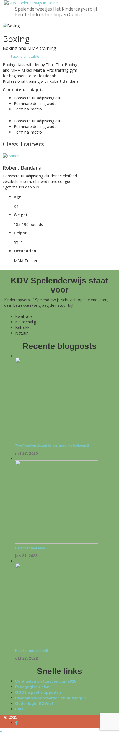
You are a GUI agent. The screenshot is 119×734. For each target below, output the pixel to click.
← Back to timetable (22, 56)
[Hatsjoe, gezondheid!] (56, 604)
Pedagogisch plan (32, 687)
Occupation (25, 250)
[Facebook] (16, 722)
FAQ (19, 709)
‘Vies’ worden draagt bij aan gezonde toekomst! (52, 446)
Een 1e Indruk (29, 14)
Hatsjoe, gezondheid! (31, 651)
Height (20, 232)
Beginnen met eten (30, 548)
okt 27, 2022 (26, 658)
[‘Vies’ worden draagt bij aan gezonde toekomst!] (56, 399)
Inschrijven (56, 14)
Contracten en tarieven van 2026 (45, 681)
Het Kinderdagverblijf (75, 9)
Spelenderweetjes (33, 9)
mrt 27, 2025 (26, 453)
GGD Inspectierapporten (38, 692)
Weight (21, 214)
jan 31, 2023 (26, 556)
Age (17, 196)
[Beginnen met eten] (56, 501)
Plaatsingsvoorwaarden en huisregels (51, 698)
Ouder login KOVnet (34, 703)
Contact (77, 14)
